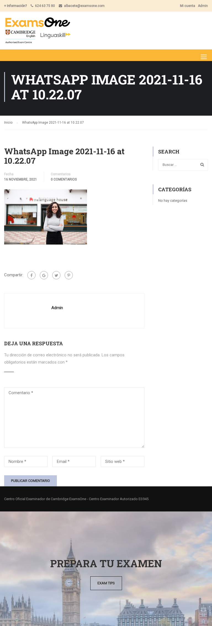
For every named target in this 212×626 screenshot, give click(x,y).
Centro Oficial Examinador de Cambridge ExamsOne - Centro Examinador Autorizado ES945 (76, 499)
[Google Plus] (44, 275)
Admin (203, 6)
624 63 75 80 (45, 6)
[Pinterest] (69, 275)
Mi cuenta (187, 6)
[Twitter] (56, 275)
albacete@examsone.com (84, 6)
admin (57, 307)
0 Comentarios (64, 179)
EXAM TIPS (106, 583)
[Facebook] (31, 275)
